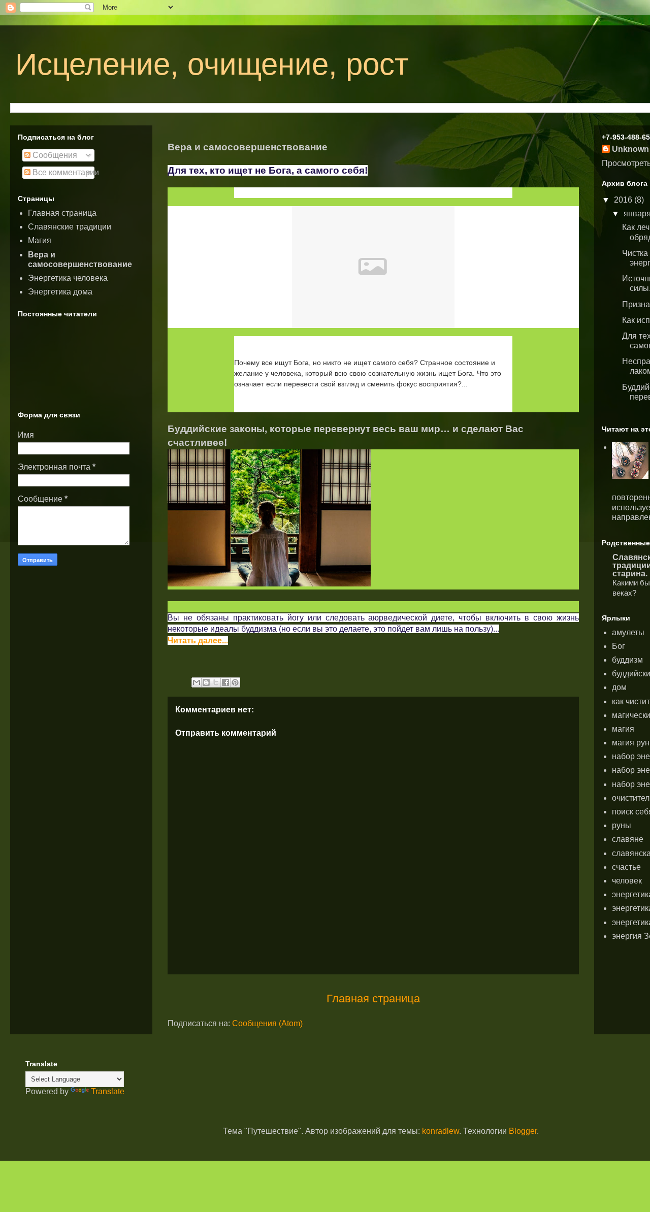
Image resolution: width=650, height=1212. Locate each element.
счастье (626, 867)
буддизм (627, 660)
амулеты (628, 632)
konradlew (440, 1131)
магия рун (630, 742)
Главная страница (373, 998)
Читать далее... (272, 405)
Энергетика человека (68, 278)
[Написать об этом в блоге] (206, 682)
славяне (627, 839)
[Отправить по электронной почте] (196, 682)
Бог (618, 646)
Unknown (630, 149)
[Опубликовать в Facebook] (225, 682)
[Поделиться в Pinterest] (235, 682)
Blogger (523, 1131)
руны (621, 825)
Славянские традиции (69, 226)
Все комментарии (64, 172)
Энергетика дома (60, 291)
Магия (39, 240)
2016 (624, 199)
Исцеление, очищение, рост (211, 64)
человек (627, 880)
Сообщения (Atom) (267, 1023)
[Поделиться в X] (216, 682)
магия (623, 729)
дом (619, 687)
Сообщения (53, 155)
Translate (107, 1091)
